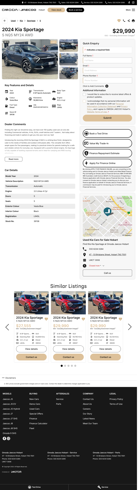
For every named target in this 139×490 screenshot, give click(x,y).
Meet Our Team (90, 423)
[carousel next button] (129, 326)
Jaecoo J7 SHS (10, 418)
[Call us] (124, 20)
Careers (86, 409)
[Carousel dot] (62, 366)
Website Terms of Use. (97, 112)
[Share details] (128, 20)
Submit (107, 118)
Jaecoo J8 (8, 423)
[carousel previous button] (7, 326)
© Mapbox (126, 235)
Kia (21, 21)
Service (60, 399)
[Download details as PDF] (133, 20)
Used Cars (34, 409)
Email (86, 66)
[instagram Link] (133, 2)
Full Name (88, 56)
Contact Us (31, 357)
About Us (87, 404)
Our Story (87, 413)
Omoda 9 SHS (9, 433)
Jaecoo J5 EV (9, 404)
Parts (58, 404)
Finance (33, 418)
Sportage (31, 21)
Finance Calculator (38, 423)
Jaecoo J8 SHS (10, 428)
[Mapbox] (90, 234)
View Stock (56, 10)
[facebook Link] (129, 2)
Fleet (31, 428)
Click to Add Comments (93, 86)
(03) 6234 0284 (96, 249)
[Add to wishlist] (119, 21)
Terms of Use (116, 404)
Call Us (107, 273)
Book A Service (75, 10)
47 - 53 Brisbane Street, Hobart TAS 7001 (107, 254)
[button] (40, 59)
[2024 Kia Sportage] (31, 302)
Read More (13, 159)
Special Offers (36, 413)
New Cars (34, 399)
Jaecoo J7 (8, 413)
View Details (31, 349)
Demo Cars (34, 404)
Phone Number (90, 76)
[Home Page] (19, 10)
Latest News (89, 418)
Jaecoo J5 (8, 399)
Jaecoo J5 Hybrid (11, 409)
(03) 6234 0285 (59, 459)
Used (13, 21)
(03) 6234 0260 (105, 459)
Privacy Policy (116, 399)
